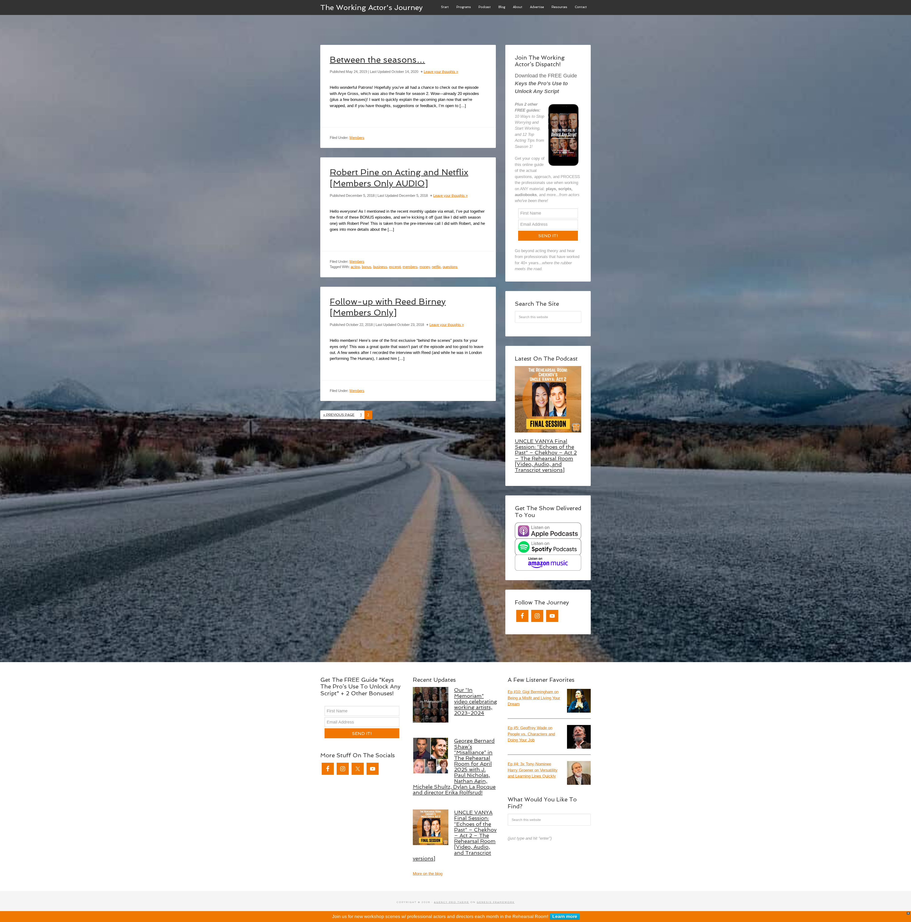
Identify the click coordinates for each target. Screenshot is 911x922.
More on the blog (427, 873)
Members (356, 138)
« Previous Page (338, 415)
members (410, 267)
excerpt (395, 267)
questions (450, 267)
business (380, 267)
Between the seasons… (377, 60)
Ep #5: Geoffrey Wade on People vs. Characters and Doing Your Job (531, 734)
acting (355, 267)
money (424, 267)
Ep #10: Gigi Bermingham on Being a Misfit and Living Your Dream (534, 698)
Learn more (564, 916)
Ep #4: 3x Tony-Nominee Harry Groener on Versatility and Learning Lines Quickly (533, 770)
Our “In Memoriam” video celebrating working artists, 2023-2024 (475, 701)
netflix (436, 267)
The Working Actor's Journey (371, 7)
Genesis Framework (496, 902)
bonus (366, 267)
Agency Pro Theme (451, 902)
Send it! (548, 235)
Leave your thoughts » (441, 72)
